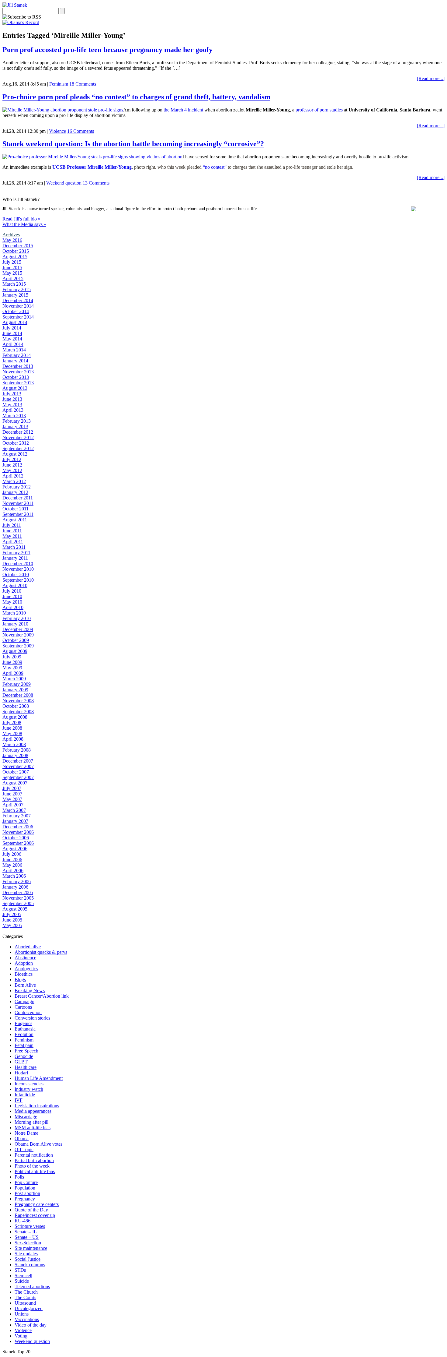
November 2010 (18, 569)
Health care (25, 1067)
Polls (19, 1176)
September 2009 (18, 645)
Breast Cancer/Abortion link (42, 996)
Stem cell (23, 1275)
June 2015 (12, 267)
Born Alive (25, 985)
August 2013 (14, 388)
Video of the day (31, 1324)
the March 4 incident (183, 109)
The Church (26, 1292)
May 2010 (12, 601)
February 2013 (16, 421)
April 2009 (12, 673)
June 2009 (12, 662)
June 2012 (12, 464)
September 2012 (18, 448)
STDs (20, 1270)
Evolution (24, 1034)
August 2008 (14, 717)
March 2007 (14, 810)
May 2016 (12, 240)
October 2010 (15, 574)
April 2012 (12, 475)
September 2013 (18, 382)
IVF (19, 1100)
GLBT (21, 1061)
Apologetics (26, 968)
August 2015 (14, 256)
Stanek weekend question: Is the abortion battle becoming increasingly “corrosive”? (133, 144)
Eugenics (23, 1023)
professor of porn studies (319, 109)
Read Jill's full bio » (21, 218)
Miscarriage (26, 1116)
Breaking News (30, 990)
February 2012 (16, 486)
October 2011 (15, 508)
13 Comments (96, 182)
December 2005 (17, 892)
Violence (57, 131)
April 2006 (12, 870)
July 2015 (11, 262)
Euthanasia (25, 1028)
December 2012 (17, 432)
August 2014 (14, 322)
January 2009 (15, 689)
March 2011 (14, 547)
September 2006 (18, 843)
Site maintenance (31, 1248)
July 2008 (11, 722)
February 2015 (16, 289)
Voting (21, 1335)
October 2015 (15, 251)
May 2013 (12, 404)
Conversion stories (32, 1017)
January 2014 (15, 360)
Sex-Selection (28, 1242)
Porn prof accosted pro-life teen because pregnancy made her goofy (107, 50)
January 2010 (15, 623)
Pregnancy (25, 1198)
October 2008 (15, 706)
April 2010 (12, 607)
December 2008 (17, 695)
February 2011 (16, 552)
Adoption (24, 963)
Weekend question (63, 182)
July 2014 (11, 327)
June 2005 (12, 919)
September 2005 (18, 903)
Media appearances (33, 1111)
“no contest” (215, 167)
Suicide (22, 1281)
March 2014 (14, 349)
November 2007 (18, 766)
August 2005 (14, 908)
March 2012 (14, 481)
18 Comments (82, 83)
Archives (11, 234)
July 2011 (11, 525)
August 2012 (14, 453)
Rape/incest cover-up (35, 1215)
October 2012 (15, 443)
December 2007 (17, 760)
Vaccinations (27, 1319)
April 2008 (12, 739)
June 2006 (12, 859)
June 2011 (12, 530)
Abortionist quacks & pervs (41, 952)
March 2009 (14, 678)
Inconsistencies (29, 1083)
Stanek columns (30, 1264)
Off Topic (24, 1149)
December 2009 (17, 629)
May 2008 (12, 733)
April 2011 (12, 541)
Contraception (28, 1012)
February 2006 (16, 881)
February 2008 (16, 750)
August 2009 (14, 651)
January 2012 (15, 492)
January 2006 (15, 887)
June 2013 (12, 399)
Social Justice (27, 1259)
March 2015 (14, 284)
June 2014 (12, 333)
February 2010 (16, 618)
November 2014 (18, 305)
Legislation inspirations (37, 1105)
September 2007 (18, 777)
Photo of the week (32, 1165)
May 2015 (12, 273)
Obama (22, 1138)
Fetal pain (24, 1045)
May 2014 (12, 338)
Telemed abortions (32, 1286)
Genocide (24, 1056)
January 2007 (15, 821)
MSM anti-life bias (32, 1127)
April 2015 (12, 278)
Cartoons (23, 1007)
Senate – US (27, 1237)
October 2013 (15, 377)
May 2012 (12, 470)
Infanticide (25, 1094)
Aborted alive (28, 946)
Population (25, 1187)
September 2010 (18, 580)
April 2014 (12, 344)
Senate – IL (26, 1231)
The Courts (25, 1297)
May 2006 (12, 865)
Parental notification (34, 1155)
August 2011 (14, 519)
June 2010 (12, 596)
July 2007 (11, 788)
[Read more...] (431, 78)
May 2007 (12, 799)
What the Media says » (24, 224)
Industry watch (29, 1089)
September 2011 (17, 514)
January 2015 (15, 295)
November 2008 (18, 700)
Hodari (21, 1072)
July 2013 (11, 393)
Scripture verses (30, 1226)
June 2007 (12, 793)
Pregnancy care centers (37, 1204)
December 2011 (17, 497)
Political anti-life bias (35, 1171)
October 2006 (15, 837)
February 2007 (16, 815)
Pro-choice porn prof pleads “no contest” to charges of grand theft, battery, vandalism (136, 97)
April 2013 (12, 410)
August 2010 (14, 585)
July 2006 (11, 854)
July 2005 (11, 914)
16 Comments (80, 131)
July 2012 (11, 459)
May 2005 (12, 925)
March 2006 (14, 876)
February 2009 (16, 684)
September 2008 (18, 711)
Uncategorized (29, 1308)
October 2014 (15, 311)
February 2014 (16, 355)
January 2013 (15, 426)
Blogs (20, 979)
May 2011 (12, 536)
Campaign (24, 1001)
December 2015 (17, 245)
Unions (22, 1313)
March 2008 (14, 744)
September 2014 (18, 316)
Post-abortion (27, 1193)
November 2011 (17, 503)
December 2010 (17, 563)
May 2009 (12, 667)
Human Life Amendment (39, 1078)
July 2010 (11, 591)
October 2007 (15, 771)
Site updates (26, 1253)
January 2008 (15, 755)
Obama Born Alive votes (38, 1144)
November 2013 (18, 371)
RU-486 (22, 1220)
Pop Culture (26, 1182)
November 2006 (18, 832)
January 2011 (15, 558)
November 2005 (18, 898)
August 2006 (14, 848)
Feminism (58, 83)
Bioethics (24, 974)
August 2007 (14, 782)
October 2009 (15, 640)
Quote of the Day (31, 1209)
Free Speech (26, 1050)
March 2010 (14, 612)
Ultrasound (25, 1303)
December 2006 (17, 826)
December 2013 (17, 366)
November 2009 (18, 634)
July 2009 (11, 656)
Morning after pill (31, 1122)
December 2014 (17, 300)
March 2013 (14, 415)
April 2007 (12, 804)
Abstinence (25, 957)
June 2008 (12, 728)
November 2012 (18, 437)
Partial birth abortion (34, 1160)
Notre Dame (26, 1133)
